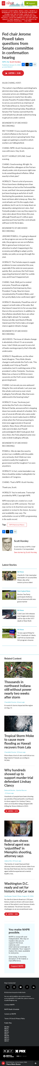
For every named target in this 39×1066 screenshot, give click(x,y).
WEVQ (6, 1039)
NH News (20, 572)
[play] (3, 1063)
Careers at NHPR (10, 1014)
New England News (23, 591)
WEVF (6, 1030)
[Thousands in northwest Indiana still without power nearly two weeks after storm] (18, 670)
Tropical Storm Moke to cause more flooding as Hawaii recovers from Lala (19, 741)
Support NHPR (17, 966)
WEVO (6, 1037)
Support (31, 3)
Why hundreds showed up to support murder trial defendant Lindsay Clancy (18, 778)
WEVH (6, 1032)
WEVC (6, 1029)
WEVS (6, 1041)
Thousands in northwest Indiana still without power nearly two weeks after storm (17, 689)
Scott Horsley (15, 61)
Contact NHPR (9, 1005)
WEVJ (6, 1034)
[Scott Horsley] (7, 544)
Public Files (8, 1023)
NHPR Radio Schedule (11, 1009)
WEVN (6, 1036)
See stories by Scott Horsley (25, 552)
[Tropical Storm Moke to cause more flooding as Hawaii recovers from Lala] (18, 724)
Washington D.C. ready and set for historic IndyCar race (19, 887)
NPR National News (16, 525)
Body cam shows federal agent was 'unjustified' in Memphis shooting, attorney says (18, 848)
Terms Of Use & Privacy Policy (14, 1018)
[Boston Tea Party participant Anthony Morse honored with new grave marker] (9, 595)
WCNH (6, 1027)
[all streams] (36, 1063)
